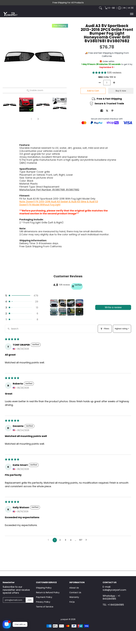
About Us (74, 587)
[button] (99, 72)
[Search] (100, 8)
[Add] (114, 82)
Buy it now (121, 90)
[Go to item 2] (62, 303)
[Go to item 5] (54, 312)
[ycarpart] (11, 14)
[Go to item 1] (54, 303)
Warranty (74, 597)
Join (29, 599)
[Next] (38, 119)
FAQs (72, 601)
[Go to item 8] (79, 312)
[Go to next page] (87, 540)
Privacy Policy (43, 601)
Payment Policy (44, 597)
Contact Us (75, 592)
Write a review (113, 307)
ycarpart (64, 619)
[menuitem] (110, 8)
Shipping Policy (44, 587)
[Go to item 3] (71, 303)
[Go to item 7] (71, 312)
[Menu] (131, 14)
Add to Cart (93, 90)
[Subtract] (99, 82)
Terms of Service (44, 606)
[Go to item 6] (62, 312)
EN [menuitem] (124, 8)
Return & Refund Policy (48, 592)
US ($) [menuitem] (130, 8)
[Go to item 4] (79, 303)
